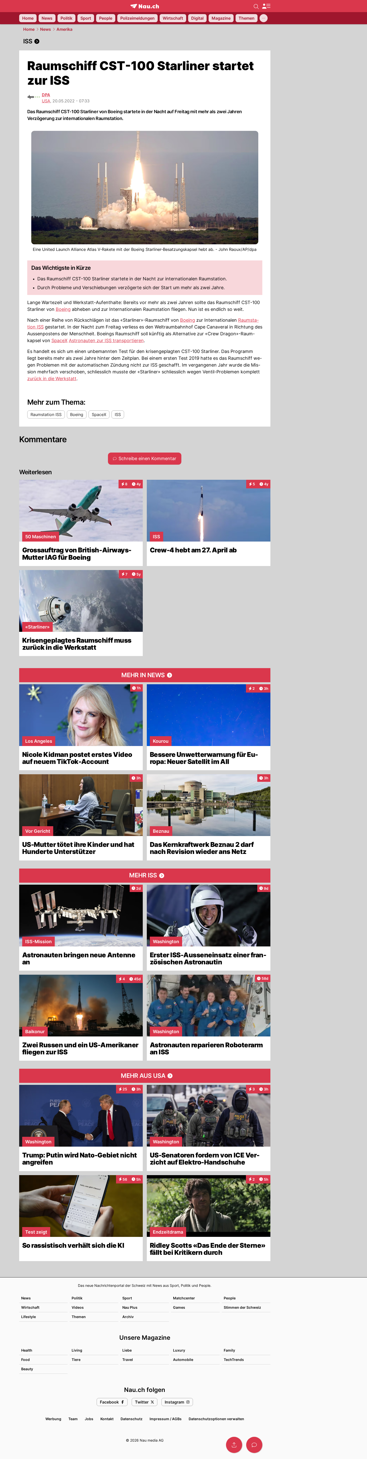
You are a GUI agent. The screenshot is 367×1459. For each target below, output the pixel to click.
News (45, 29)
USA (46, 100)
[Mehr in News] (144, 675)
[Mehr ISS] (144, 876)
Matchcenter (184, 1298)
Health (26, 1350)
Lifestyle (28, 1317)
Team (73, 1419)
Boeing (63, 309)
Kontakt (107, 1419)
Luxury (179, 1350)
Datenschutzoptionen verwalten (216, 1419)
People (230, 1298)
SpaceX (59, 340)
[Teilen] (234, 1445)
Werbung (53, 1419)
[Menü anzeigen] (266, 6)
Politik (77, 1298)
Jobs (89, 1419)
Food (25, 1359)
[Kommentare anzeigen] (254, 1445)
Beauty (27, 1369)
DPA (46, 94)
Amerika (64, 29)
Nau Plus (129, 1307)
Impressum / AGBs (166, 1419)
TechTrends (234, 1359)
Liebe (127, 1350)
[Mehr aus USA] (144, 1076)
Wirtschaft (30, 1307)
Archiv (128, 1317)
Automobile (183, 1359)
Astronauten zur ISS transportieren (106, 340)
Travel (127, 1359)
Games (179, 1307)
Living (77, 1350)
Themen (79, 1317)
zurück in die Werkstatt (51, 378)
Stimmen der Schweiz (242, 1307)
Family (229, 1350)
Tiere (76, 1359)
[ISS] (144, 41)
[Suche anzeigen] (256, 6)
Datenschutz (132, 1419)
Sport (127, 1298)
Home (29, 29)
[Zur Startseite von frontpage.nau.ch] (144, 6)
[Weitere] (264, 18)
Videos (78, 1307)
